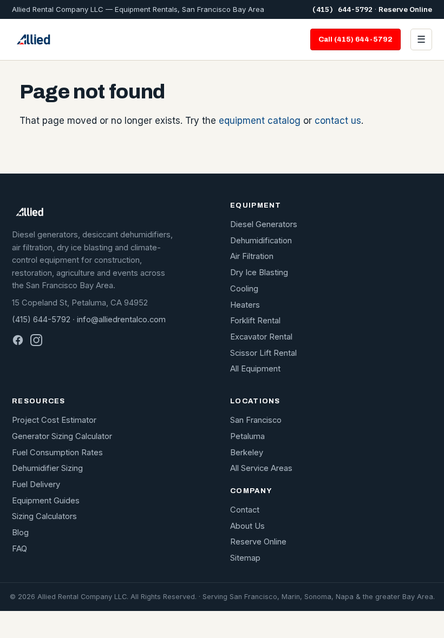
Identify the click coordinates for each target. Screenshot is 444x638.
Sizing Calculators (44, 516)
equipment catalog (260, 120)
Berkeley (246, 452)
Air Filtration (251, 256)
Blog (20, 532)
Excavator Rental (261, 337)
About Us (247, 526)
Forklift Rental (255, 320)
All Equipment (255, 369)
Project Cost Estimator (54, 420)
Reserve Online (405, 9)
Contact (244, 510)
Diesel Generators (263, 224)
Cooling (244, 289)
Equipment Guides (46, 501)
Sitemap (245, 558)
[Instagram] (36, 340)
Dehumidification (261, 240)
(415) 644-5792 (342, 9)
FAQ (19, 549)
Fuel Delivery (36, 484)
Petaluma (247, 436)
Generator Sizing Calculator (62, 436)
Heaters (245, 305)
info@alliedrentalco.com (121, 319)
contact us (338, 120)
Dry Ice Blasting (259, 272)
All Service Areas (261, 468)
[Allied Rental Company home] (33, 39)
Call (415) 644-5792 (355, 39)
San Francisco (256, 420)
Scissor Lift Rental (263, 353)
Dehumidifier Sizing (47, 468)
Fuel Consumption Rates (57, 452)
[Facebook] (18, 340)
